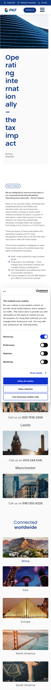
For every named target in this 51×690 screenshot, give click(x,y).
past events (13, 186)
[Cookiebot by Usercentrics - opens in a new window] (36, 291)
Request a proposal (28, 3)
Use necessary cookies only (25, 397)
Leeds (25, 425)
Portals (44, 3)
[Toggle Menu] (42, 10)
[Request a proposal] (18, 3)
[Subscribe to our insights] (5, 3)
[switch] (44, 345)
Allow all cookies (26, 381)
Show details (36, 373)
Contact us (30, 10)
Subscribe (11, 3)
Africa (25, 561)
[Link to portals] (39, 3)
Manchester (25, 468)
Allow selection (25, 389)
